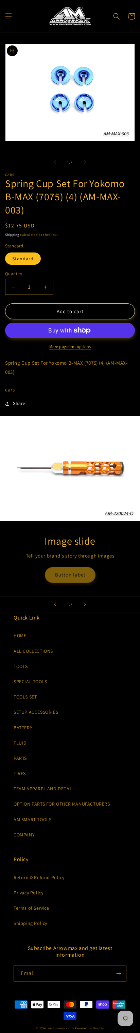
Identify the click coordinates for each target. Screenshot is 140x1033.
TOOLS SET (25, 697)
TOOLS (21, 666)
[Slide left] (55, 162)
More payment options (70, 346)
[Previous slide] (55, 604)
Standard (23, 259)
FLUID (20, 743)
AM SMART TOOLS (32, 819)
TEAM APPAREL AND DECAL (43, 789)
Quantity (13, 274)
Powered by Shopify (89, 1028)
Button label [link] (70, 574)
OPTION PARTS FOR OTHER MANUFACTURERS (62, 804)
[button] (8, 16)
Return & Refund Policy (39, 877)
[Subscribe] (118, 973)
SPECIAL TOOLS (30, 681)
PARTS (20, 758)
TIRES (20, 773)
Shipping (12, 234)
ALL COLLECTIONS (33, 651)
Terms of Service (31, 908)
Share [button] (19, 403)
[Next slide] (84, 604)
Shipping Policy (30, 923)
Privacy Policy (28, 893)
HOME (20, 635)
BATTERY (23, 728)
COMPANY (24, 835)
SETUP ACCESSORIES (36, 712)
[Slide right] (84, 162)
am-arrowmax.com (61, 1028)
